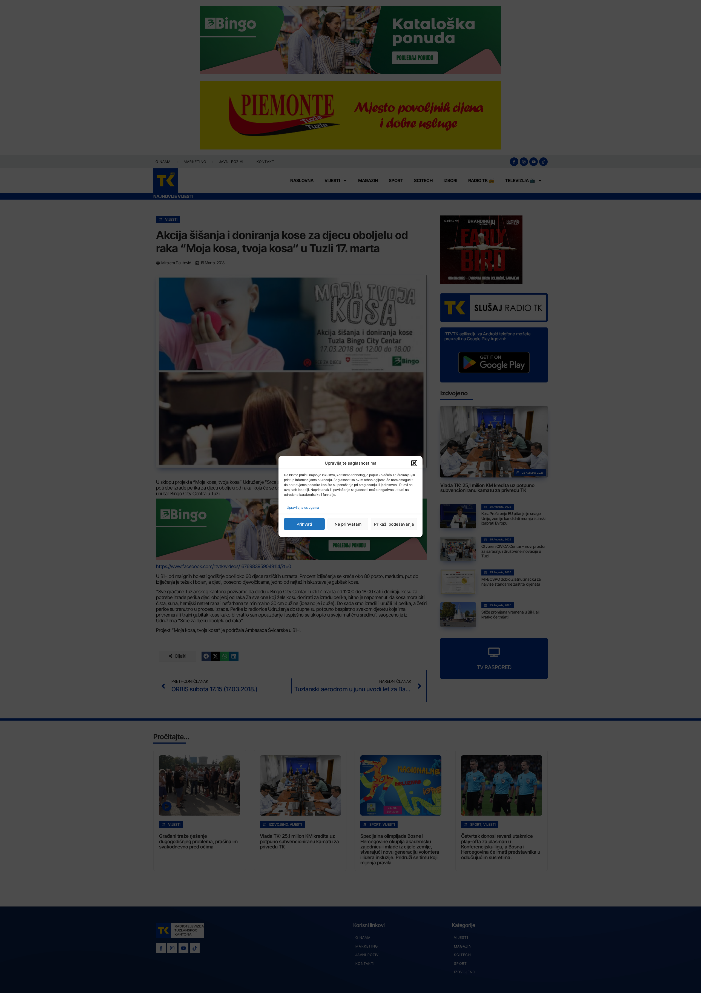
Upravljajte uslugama (303, 507)
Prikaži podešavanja (394, 523)
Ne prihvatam (348, 523)
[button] (414, 463)
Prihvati (304, 523)
